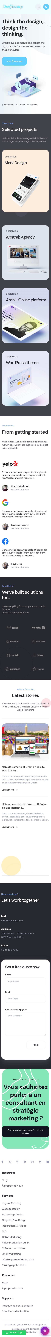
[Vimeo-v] (40, 1161)
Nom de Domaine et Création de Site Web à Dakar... (23, 768)
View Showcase (14, 61)
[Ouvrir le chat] (45, 1331)
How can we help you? (16, 1009)
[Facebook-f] (2, 1161)
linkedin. (33, 104)
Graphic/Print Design (14, 1220)
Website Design (11, 1209)
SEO (4, 1231)
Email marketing (11, 1254)
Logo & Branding (11, 1203)
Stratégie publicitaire (14, 1265)
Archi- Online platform (26, 299)
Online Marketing (11, 1237)
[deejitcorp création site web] (13, 7)
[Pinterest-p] (17, 1161)
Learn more (8, 789)
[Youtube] (48, 1161)
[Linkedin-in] (25, 1161)
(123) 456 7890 (10, 949)
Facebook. (9, 104)
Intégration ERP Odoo (14, 1225)
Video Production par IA (15, 1242)
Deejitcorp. (40, 1324)
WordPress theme (22, 362)
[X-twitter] (10, 1161)
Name (8, 974)
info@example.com (12, 920)
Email (7, 992)
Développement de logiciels (18, 1259)
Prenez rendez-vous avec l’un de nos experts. (25, 1132)
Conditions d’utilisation (15, 1311)
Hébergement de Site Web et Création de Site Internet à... (24, 805)
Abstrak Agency (20, 237)
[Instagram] (32, 1161)
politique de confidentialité (25, 1328)
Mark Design (16, 162)
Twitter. (21, 104)
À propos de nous (12, 1185)
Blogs (5, 1180)
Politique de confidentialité (17, 1305)
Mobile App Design (12, 1214)
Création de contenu (14, 1248)
